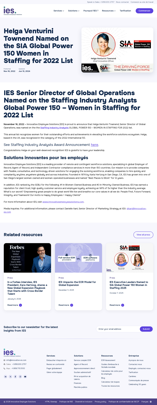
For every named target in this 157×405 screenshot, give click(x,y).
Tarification (125, 10)
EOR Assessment (108, 360)
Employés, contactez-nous (140, 368)
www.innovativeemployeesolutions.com (63, 202)
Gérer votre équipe (54, 372)
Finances (77, 383)
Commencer (144, 10)
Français (145, 402)
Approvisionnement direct (84, 368)
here (94, 145)
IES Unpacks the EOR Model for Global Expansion (77, 284)
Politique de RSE (66, 402)
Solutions (72, 10)
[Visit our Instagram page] (20, 376)
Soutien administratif (82, 372)
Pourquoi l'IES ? (91, 10)
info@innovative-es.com (16, 360)
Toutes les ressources (110, 386)
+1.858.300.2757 (19, 364)
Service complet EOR (82, 360)
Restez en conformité (55, 364)
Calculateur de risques (110, 382)
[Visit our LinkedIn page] (5, 376)
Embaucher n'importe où (56, 360)
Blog (103, 378)
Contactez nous (135, 364)
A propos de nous (136, 360)
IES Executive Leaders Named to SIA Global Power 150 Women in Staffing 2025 (129, 285)
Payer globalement (54, 368)
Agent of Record (81, 364)
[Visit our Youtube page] (25, 376)
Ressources (108, 10)
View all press (143, 234)
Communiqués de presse (139, 380)
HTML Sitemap (51, 402)
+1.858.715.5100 (18, 368)
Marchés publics (80, 387)
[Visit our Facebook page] (15, 376)
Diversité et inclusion (83, 402)
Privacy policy (100, 402)
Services (58, 10)
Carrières (132, 376)
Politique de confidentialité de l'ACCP (124, 402)
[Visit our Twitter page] (10, 376)
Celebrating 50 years (137, 384)
